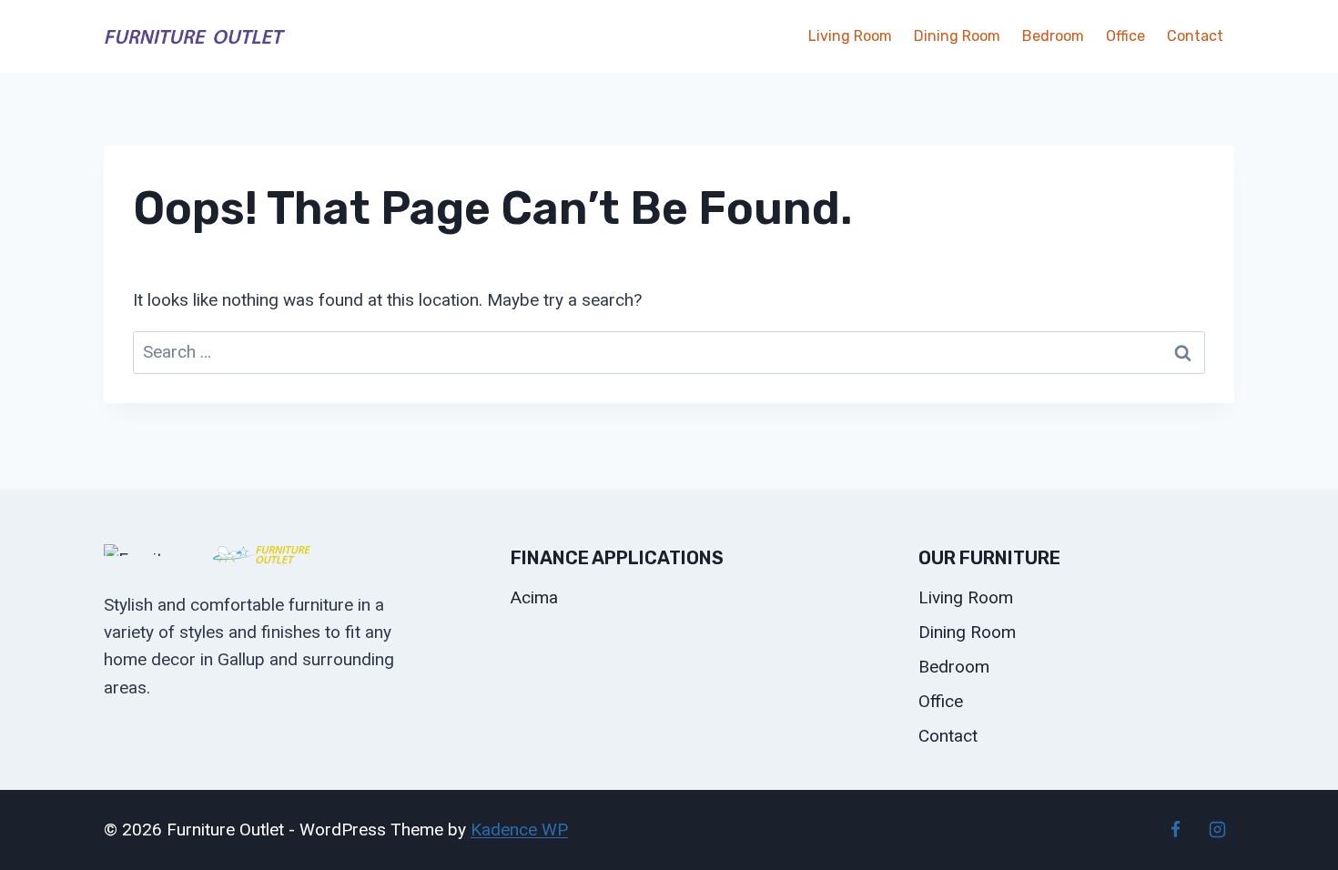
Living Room (850, 36)
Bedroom (1053, 36)
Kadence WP (519, 829)
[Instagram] (1217, 830)
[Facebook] (1175, 830)
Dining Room (957, 36)
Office (1125, 36)
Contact (1195, 36)
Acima (534, 597)
